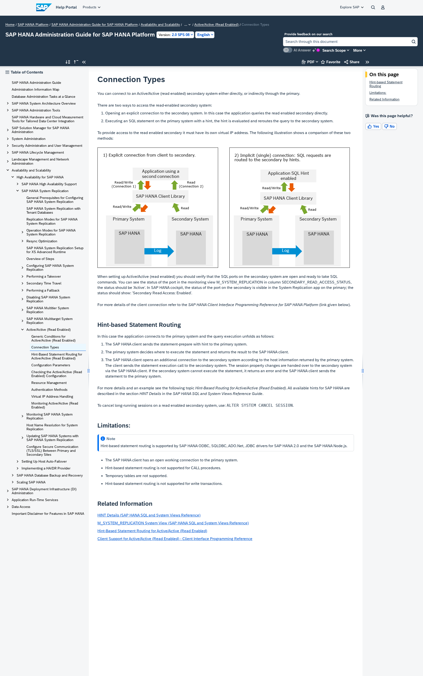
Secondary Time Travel (43, 283)
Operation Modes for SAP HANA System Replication (51, 232)
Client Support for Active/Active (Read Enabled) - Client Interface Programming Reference (174, 539)
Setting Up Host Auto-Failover (44, 461)
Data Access (21, 507)
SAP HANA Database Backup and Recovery (50, 475)
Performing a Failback (42, 290)
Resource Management (49, 383)
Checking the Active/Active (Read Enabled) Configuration (56, 374)
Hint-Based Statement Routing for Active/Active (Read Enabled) (56, 356)
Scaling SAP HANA (31, 482)
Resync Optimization (41, 241)
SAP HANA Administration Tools (36, 110)
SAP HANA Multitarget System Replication (49, 321)
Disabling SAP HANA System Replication (48, 299)
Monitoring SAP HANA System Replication (49, 416)
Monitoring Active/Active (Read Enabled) (54, 405)
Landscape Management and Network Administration (40, 161)
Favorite (330, 62)
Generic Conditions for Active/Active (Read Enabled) (53, 338)
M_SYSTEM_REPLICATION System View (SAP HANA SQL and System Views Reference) (173, 523)
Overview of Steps (40, 259)
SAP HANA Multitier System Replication (47, 310)
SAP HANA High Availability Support (49, 184)
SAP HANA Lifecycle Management (38, 152)
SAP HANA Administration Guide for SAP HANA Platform (94, 25)
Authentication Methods (49, 390)
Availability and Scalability (160, 25)
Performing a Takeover (43, 276)
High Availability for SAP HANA (40, 177)
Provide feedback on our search (308, 34)
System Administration (29, 139)
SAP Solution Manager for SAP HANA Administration (40, 130)
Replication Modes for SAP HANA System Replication (52, 221)
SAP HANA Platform (33, 25)
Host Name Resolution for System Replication (52, 427)
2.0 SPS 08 (174, 35)
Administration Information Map (35, 89)
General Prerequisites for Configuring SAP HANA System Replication (54, 200)
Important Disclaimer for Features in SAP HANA (48, 514)
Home (10, 25)
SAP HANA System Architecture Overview (44, 103)
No (389, 126)
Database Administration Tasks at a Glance (43, 96)
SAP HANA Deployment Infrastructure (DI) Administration (44, 491)
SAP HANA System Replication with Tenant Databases (53, 210)
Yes (373, 126)
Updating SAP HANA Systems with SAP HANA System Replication (52, 438)
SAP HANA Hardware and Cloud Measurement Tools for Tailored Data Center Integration (47, 119)
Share (351, 62)
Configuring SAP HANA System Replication (50, 267)
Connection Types (45, 347)
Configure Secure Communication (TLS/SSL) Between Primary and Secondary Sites (52, 450)
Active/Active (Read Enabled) (216, 25)
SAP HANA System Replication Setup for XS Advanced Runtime (54, 250)
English (203, 35)
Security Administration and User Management (47, 145)
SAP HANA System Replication (45, 191)
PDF (308, 62)
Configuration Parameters (50, 365)
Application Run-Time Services (35, 500)
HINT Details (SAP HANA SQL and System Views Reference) (148, 515)
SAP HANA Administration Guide (36, 83)
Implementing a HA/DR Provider (46, 468)
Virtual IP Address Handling (52, 396)
